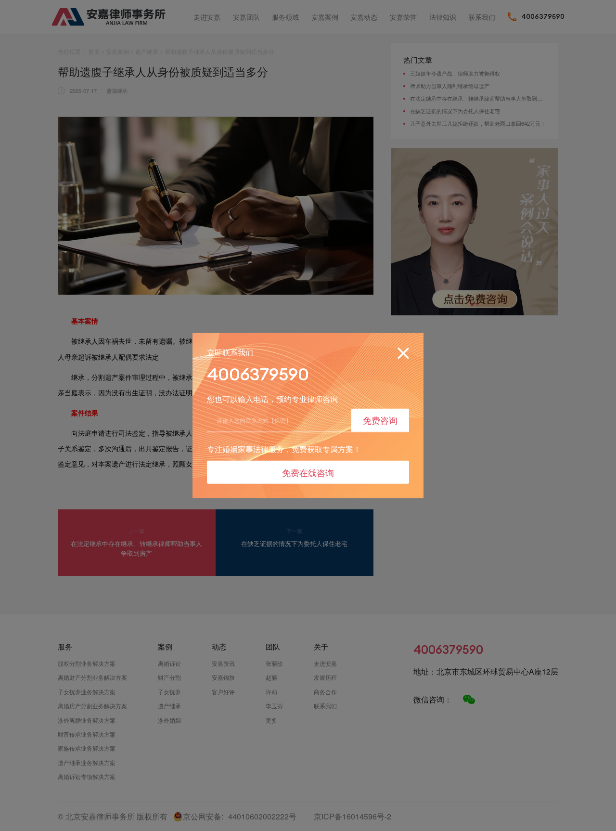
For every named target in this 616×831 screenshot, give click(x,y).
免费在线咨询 (308, 472)
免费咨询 (380, 420)
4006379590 (258, 374)
